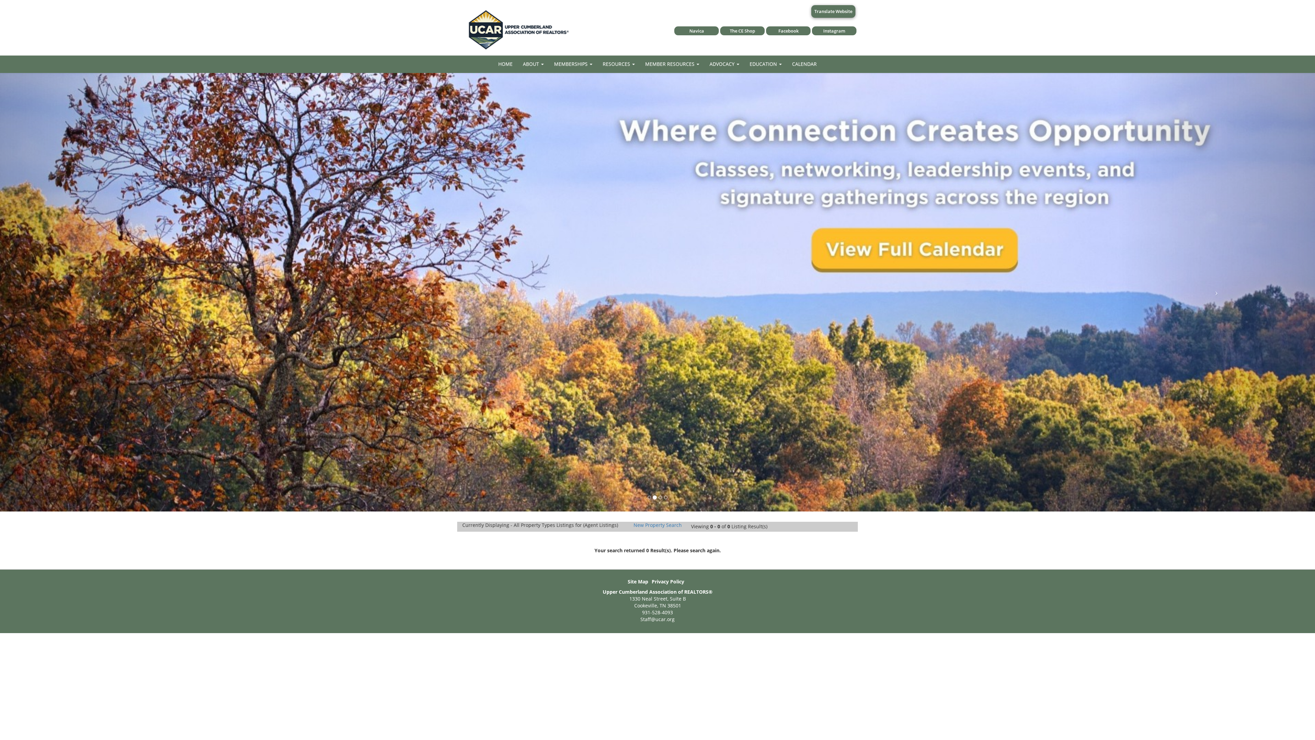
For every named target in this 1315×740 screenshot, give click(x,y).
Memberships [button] (571, 64)
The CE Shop (742, 31)
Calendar (804, 64)
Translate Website (833, 11)
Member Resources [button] (670, 64)
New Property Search (658, 525)
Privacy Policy (668, 581)
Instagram (834, 31)
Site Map (638, 581)
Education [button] (764, 64)
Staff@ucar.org (657, 619)
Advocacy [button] (723, 64)
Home (505, 64)
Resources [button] (617, 64)
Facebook (788, 31)
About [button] (531, 64)
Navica (696, 31)
